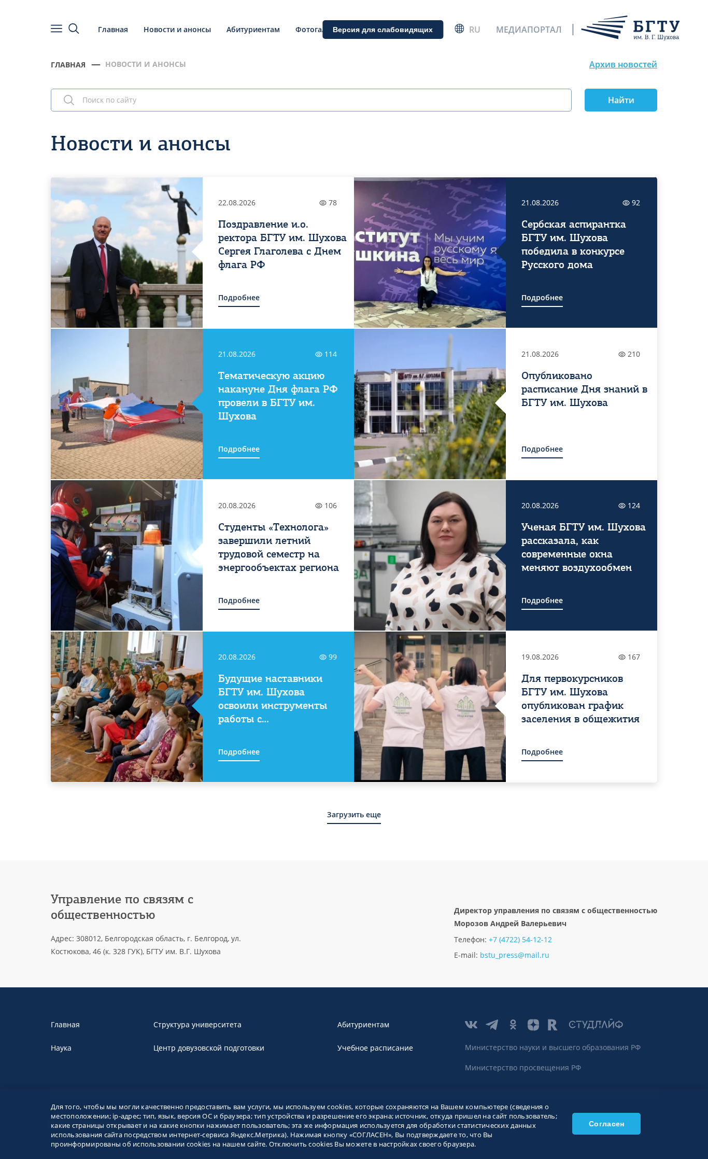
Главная (113, 29)
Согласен (606, 1124)
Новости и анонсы (177, 29)
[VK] (471, 1024)
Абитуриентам (253, 29)
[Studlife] (596, 1024)
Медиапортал (529, 29)
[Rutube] (554, 1024)
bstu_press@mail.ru (514, 955)
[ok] (512, 1024)
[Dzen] (533, 1024)
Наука (61, 1048)
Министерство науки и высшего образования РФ (553, 1047)
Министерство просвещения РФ (523, 1067)
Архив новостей (623, 64)
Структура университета (197, 1024)
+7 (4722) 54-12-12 (520, 939)
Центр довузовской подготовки (208, 1048)
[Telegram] (492, 1024)
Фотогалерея (319, 29)
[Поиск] (74, 29)
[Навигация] (56, 29)
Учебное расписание (375, 1048)
